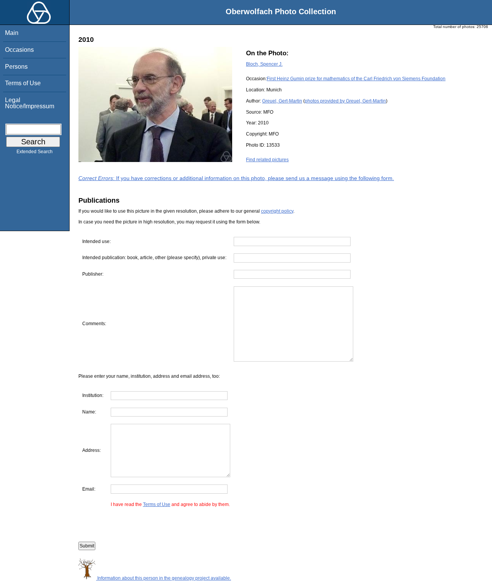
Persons (16, 66)
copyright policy (277, 211)
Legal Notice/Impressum (29, 103)
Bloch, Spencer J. (264, 64)
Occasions (19, 49)
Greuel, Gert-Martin (282, 101)
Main (11, 33)
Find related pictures (267, 159)
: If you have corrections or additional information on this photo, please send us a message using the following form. (236, 178)
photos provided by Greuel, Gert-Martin (345, 101)
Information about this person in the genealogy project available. (163, 578)
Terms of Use (23, 83)
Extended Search (35, 151)
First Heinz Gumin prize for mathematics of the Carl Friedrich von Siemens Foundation (356, 78)
